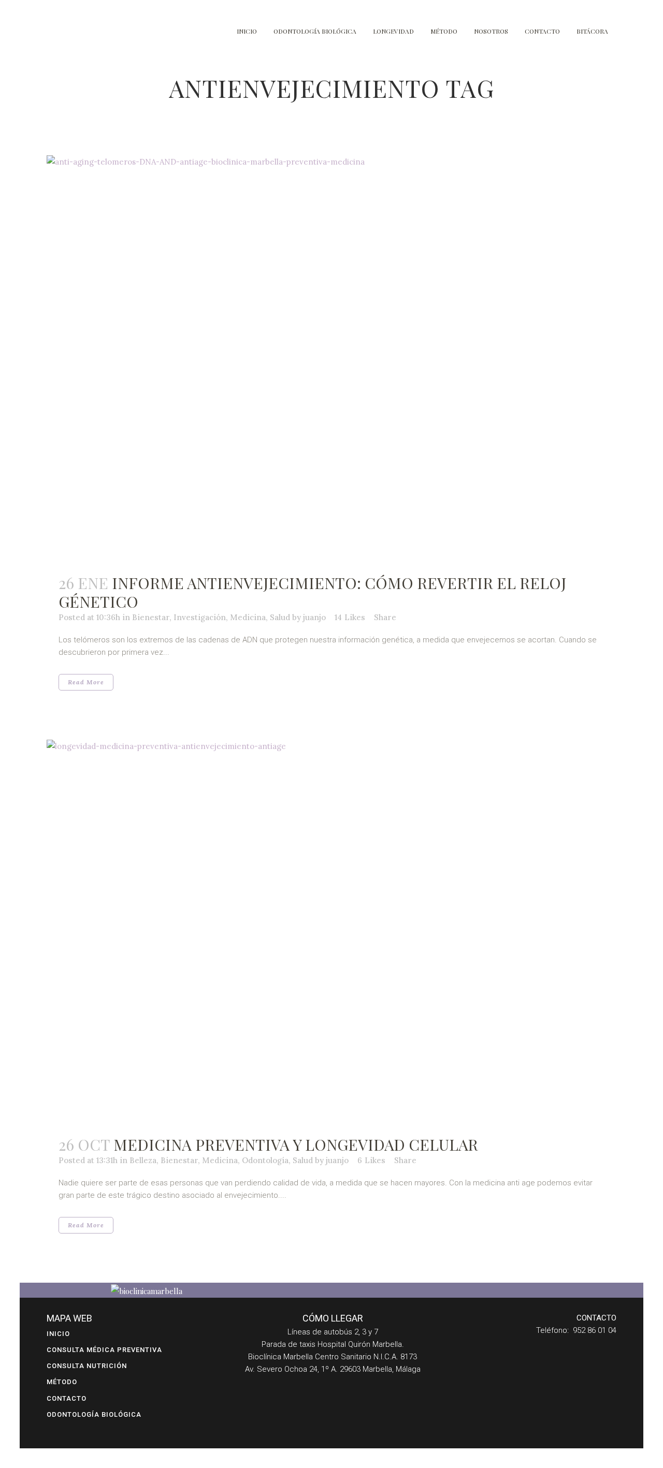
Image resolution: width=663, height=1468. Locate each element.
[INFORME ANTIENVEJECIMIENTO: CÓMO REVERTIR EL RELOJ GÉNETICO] (331, 358)
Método (62, 1382)
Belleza (142, 1160)
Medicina (248, 617)
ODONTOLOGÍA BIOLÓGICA (94, 1414)
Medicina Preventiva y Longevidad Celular (295, 1144)
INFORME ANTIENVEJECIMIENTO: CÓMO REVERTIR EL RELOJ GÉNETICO (312, 592)
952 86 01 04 (594, 1330)
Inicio (58, 1334)
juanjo (314, 617)
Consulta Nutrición (87, 1366)
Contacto (67, 1398)
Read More (86, 682)
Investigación (200, 617)
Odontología (265, 1160)
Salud (280, 617)
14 (350, 617)
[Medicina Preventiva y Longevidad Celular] (331, 931)
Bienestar (150, 617)
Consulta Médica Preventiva (104, 1350)
